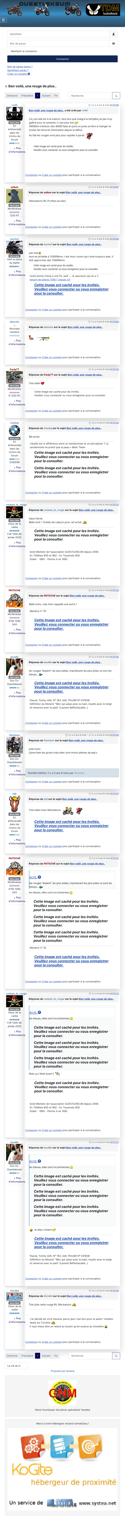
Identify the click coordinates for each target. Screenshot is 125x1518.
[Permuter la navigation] (3, 20)
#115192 (114, 1290)
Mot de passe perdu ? (19, 66)
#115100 (114, 369)
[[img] (76, 122)
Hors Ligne (14, 122)
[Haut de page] (120, 1512)
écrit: (33, 877)
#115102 (114, 422)
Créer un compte (17, 73)
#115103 (114, 504)
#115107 (114, 793)
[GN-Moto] (62, 1392)
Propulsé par (58, 1370)
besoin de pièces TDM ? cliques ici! (50, 279)
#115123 (114, 993)
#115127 (115, 1142)
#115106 (114, 735)
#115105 (114, 656)
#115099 (114, 321)
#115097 (114, 187)
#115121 (115, 858)
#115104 (114, 590)
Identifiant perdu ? (17, 70)
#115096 (114, 105)
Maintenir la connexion (24, 51)
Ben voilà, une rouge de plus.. (46, 110)
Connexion (62, 58)
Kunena (70, 1370)
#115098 (114, 239)
